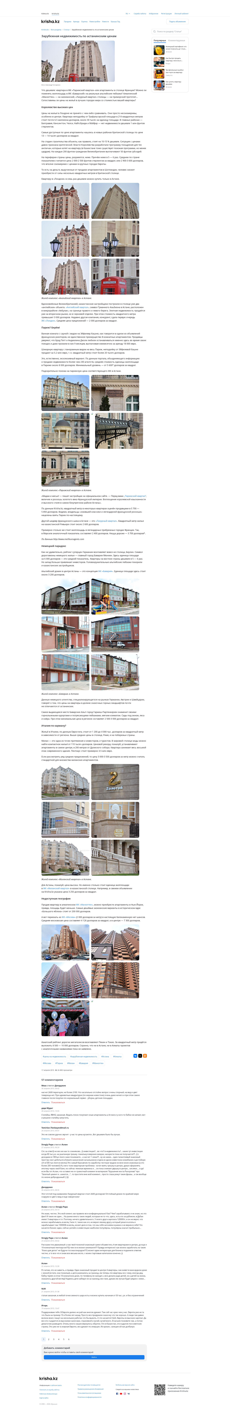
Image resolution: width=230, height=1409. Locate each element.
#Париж (59, 1052)
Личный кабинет (182, 3)
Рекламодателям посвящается (89, 1385)
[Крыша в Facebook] (117, 1394)
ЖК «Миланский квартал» (56, 877)
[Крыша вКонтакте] (128, 1394)
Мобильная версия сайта (125, 1385)
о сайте (52, 1385)
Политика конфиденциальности (89, 1397)
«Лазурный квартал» (106, 510)
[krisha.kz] (49, 1378)
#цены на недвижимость (54, 1045)
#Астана (105, 1045)
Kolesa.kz (45, 3)
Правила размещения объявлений (91, 1389)
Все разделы (56, 19)
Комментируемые (176, 29)
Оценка (84, 11)
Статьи (66, 19)
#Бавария (83, 1052)
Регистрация (166, 3)
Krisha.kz (45, 19)
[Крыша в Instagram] (124, 1394)
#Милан (71, 1052)
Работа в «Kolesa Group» (48, 1394)
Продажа (67, 11)
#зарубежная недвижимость (83, 1045)
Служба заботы (140, 3)
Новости (105, 11)
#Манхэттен (97, 1052)
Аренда (76, 11)
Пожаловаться (58, 1091)
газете (59, 1385)
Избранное (153, 3)
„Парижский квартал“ (135, 485)
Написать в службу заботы (49, 1390)
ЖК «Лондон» (48, 309)
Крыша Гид (115, 11)
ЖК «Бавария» (105, 560)
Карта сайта (44, 1398)
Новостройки (94, 11)
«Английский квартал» (77, 296)
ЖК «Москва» (68, 906)
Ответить (45, 1091)
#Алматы (117, 1045)
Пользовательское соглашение (89, 1393)
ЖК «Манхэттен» (84, 893)
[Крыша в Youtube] (121, 1394)
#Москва (47, 1052)
